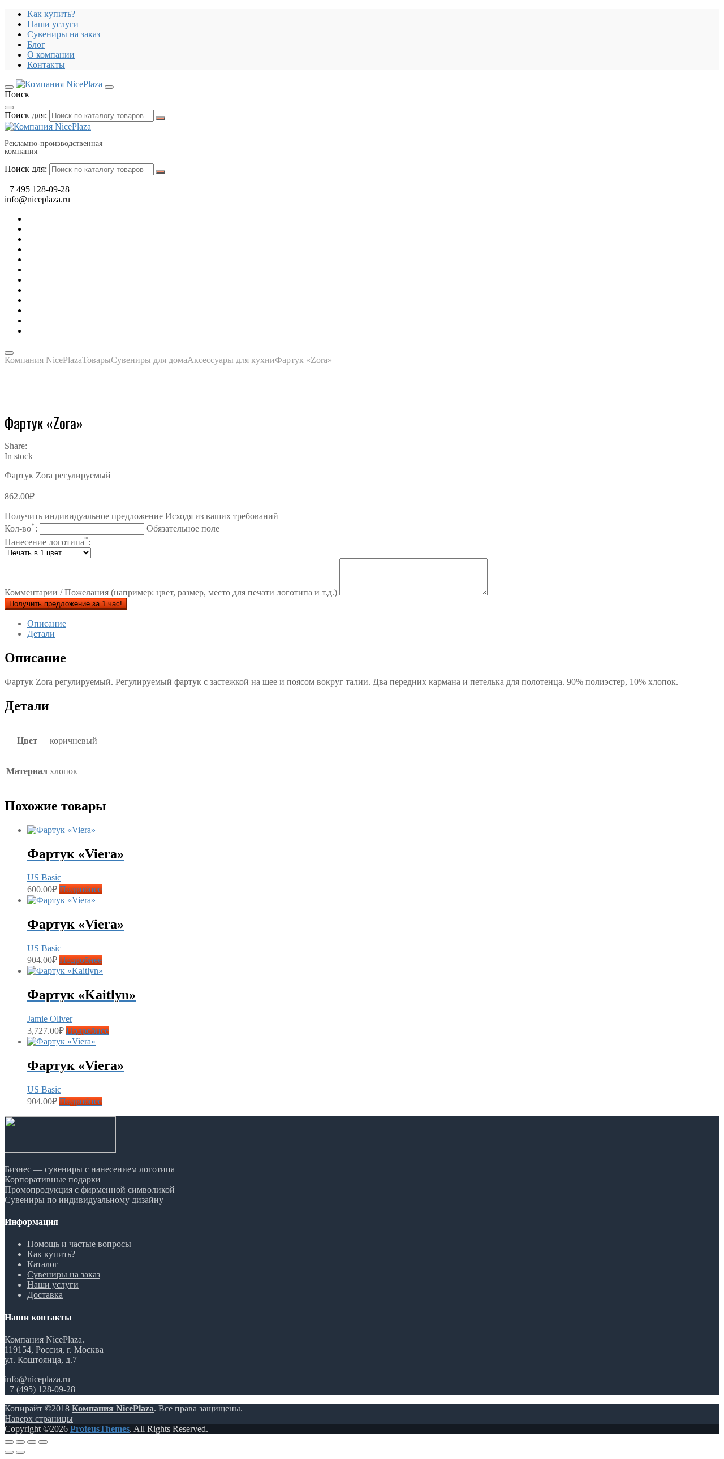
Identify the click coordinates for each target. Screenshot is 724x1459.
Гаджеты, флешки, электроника (88, 229)
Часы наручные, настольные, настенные (105, 330)
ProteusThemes (100, 1429)
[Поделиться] (20, 1442)
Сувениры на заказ (63, 34)
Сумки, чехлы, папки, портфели (89, 310)
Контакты (46, 65)
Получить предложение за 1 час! (65, 603)
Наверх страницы (39, 1418)
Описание (46, 623)
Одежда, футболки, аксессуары (87, 269)
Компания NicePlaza (113, 1408)
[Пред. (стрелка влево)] (9, 1452)
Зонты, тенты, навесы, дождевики (93, 259)
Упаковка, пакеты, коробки (79, 320)
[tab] (373, 624)
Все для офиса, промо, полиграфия (94, 239)
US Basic (44, 877)
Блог (36, 44)
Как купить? (51, 14)
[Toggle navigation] (9, 87)
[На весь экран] (31, 1442)
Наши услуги (53, 24)
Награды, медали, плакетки (80, 300)
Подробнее (80, 889)
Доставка (45, 1295)
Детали (41, 633)
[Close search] (9, 107)
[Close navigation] (9, 353)
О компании (51, 54)
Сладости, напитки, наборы (81, 290)
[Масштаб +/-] (43, 1442)
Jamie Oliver (49, 1019)
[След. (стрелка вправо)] (20, 1452)
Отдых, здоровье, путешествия (86, 249)
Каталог (42, 1264)
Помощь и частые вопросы (79, 1244)
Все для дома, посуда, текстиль (86, 218)
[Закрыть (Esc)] (9, 1442)
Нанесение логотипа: (47, 542)
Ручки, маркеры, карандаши (81, 279)
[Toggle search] (109, 87)
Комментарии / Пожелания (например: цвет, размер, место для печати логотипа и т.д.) (172, 592)
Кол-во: (112, 528)
